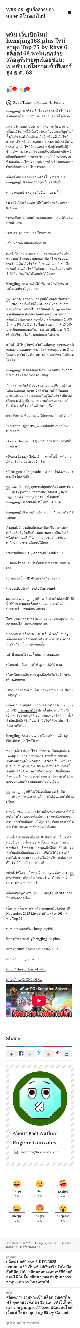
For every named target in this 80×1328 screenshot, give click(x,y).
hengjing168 (27, 710)
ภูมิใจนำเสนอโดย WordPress (22, 1323)
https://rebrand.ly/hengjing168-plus (33, 939)
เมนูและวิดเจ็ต (69, 12)
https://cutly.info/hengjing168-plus (32, 949)
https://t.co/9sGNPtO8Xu (24, 979)
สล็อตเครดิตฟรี (31, 1247)
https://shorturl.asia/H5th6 (26, 969)
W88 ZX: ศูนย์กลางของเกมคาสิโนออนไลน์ (30, 12)
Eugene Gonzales (34, 1142)
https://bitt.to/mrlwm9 (22, 959)
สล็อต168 (56, 537)
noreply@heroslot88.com (40, 1152)
